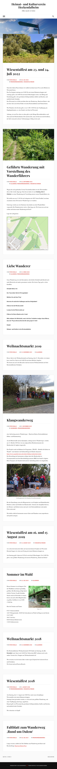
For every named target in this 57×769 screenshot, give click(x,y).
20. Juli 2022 (25, 79)
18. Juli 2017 (25, 737)
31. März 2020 (25, 272)
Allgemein (14, 183)
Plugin (46, 249)
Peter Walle (13, 79)
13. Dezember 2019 (26, 352)
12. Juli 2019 (25, 580)
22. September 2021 (27, 181)
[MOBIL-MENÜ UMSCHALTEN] (4, 16)
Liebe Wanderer (19, 266)
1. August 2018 (25, 687)
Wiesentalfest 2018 (21, 681)
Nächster (51, 756)
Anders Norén (43, 765)
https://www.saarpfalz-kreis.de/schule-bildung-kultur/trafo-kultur (24, 454)
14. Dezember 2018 (26, 644)
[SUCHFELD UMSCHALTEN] (53, 16)
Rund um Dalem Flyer (21, 746)
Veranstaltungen (29, 81)
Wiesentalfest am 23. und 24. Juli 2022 (28, 71)
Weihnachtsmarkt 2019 (24, 346)
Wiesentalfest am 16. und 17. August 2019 (27, 534)
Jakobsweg (14, 428)
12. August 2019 (26, 542)
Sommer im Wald (20, 574)
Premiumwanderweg (17, 81)
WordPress (23, 765)
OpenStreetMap (37, 249)
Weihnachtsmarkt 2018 (24, 639)
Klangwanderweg (20, 420)
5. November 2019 (26, 426)
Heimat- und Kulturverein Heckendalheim (28, 5)
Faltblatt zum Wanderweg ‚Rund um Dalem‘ (26, 729)
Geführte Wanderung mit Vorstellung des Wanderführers (25, 171)
